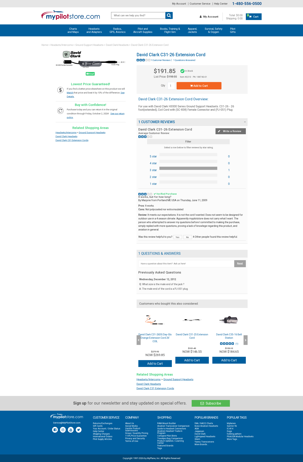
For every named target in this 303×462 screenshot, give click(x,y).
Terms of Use (131, 441)
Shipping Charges (101, 434)
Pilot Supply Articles (102, 439)
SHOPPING (164, 417)
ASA (197, 429)
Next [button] (246, 340)
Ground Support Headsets (89, 45)
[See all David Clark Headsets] (72, 58)
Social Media (131, 426)
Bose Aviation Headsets (206, 426)
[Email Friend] (90, 74)
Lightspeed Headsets (205, 436)
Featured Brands (165, 446)
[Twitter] (79, 430)
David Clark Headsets (117, 45)
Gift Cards (98, 426)
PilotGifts (233, 30)
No (187, 237)
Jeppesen (199, 431)
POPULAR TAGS (237, 417)
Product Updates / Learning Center (170, 442)
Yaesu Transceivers (204, 442)
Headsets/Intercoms (61, 45)
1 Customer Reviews (160, 60)
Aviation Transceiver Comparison (173, 426)
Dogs (229, 431)
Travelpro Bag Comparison (170, 438)
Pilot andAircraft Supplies (142, 30)
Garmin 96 (232, 426)
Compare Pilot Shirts (167, 436)
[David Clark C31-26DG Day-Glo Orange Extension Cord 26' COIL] (155, 320)
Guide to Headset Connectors (171, 429)
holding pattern (234, 434)
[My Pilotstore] (66, 416)
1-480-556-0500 (247, 4)
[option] (155, 340)
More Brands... (202, 444)
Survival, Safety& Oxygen (213, 30)
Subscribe (213, 403)
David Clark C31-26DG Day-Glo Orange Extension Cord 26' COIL (155, 338)
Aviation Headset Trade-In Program (169, 432)
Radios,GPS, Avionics (118, 30)
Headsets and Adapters (94, 30)
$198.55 (172, 76)
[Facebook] (55, 430)
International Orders (102, 436)
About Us (129, 423)
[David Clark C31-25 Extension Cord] (192, 320)
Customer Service (200, 3)
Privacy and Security (135, 438)
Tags (159, 448)
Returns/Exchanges (102, 423)
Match (70, 92)
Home (45, 45)
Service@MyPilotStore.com (66, 422)
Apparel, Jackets (192, 30)
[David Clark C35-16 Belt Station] (229, 320)
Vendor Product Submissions (132, 429)
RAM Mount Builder (166, 423)
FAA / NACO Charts (204, 423)
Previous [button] (139, 340)
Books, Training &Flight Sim (170, 30)
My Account (179, 3)
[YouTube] (71, 430)
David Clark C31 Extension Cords (72, 140)
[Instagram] (63, 430)
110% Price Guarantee (136, 436)
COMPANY (132, 417)
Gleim (197, 439)
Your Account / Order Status (106, 429)
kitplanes (231, 423)
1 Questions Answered (184, 60)
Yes (177, 237)
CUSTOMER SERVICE (106, 417)
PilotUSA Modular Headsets (240, 436)
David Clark (200, 434)
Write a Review (231, 131)
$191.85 (165, 70)
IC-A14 (230, 429)
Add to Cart (200, 85)
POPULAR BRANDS (206, 417)
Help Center (221, 3)
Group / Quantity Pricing (136, 433)
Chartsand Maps (73, 30)
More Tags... (233, 439)
